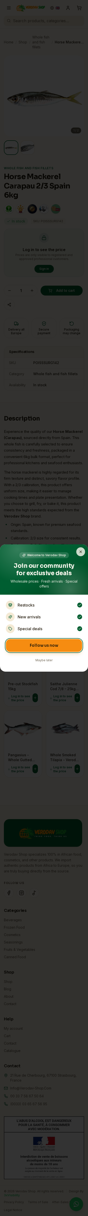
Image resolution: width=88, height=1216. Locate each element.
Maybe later (44, 660)
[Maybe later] (80, 551)
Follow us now (44, 645)
